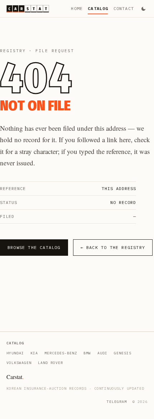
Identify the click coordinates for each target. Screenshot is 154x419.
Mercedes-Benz (60, 353)
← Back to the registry (113, 247)
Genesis (122, 353)
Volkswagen (19, 362)
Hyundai (15, 353)
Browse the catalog (34, 247)
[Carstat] (27, 9)
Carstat (15, 376)
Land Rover (50, 362)
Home (77, 8)
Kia (34, 353)
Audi (102, 353)
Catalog (98, 8)
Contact (124, 8)
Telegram (117, 401)
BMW (87, 353)
